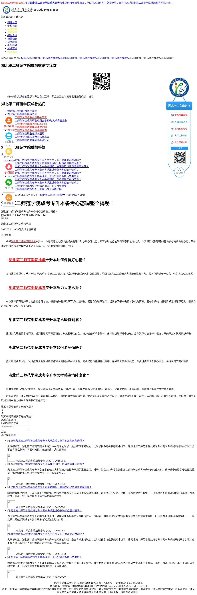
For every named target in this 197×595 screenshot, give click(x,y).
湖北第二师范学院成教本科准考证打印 (28, 140)
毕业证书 (12, 48)
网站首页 (12, 22)
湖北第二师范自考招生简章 (22, 111)
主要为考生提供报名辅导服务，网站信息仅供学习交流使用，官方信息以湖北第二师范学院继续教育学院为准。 (87, 2)
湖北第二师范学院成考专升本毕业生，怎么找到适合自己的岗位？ (43, 176)
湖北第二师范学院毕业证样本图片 (25, 133)
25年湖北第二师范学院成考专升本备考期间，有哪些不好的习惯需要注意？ (48, 166)
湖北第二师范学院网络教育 (22, 114)
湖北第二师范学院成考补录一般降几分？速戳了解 (34, 189)
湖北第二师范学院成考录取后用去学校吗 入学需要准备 (37, 120)
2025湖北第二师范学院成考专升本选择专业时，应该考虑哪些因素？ (44, 163)
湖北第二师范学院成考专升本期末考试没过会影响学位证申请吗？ (43, 169)
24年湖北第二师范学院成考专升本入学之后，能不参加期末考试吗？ (44, 160)
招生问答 (72, 194)
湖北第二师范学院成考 (52, 194)
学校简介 (12, 25)
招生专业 (12, 35)
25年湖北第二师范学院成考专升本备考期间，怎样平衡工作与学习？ (44, 179)
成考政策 (12, 42)
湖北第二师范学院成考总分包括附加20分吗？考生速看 (36, 186)
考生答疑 (12, 45)
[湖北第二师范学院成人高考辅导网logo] (30, 14)
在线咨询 (18, 16)
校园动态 (12, 38)
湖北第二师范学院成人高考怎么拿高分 (28, 136)
